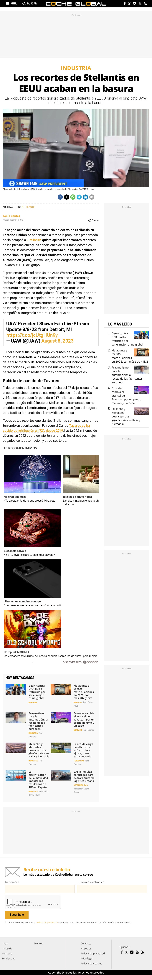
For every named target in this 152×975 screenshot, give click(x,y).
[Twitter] (129, 4)
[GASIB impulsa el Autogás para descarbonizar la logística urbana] (61, 775)
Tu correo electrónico (90, 882)
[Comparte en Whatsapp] (72, 197)
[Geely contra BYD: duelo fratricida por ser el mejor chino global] (16, 689)
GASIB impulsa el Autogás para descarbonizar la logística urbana (84, 776)
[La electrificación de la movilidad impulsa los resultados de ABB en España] (16, 775)
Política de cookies (91, 963)
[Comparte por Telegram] (79, 197)
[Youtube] (140, 4)
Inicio (5, 943)
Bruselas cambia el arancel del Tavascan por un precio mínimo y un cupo (84, 719)
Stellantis (28, 207)
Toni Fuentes (11, 216)
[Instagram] (134, 4)
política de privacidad (47, 922)
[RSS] (145, 4)
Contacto (86, 943)
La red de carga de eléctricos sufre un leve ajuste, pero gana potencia (83, 750)
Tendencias (79, 761)
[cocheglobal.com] (76, 4)
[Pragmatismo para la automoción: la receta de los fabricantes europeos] (16, 717)
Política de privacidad (93, 953)
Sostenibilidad (81, 785)
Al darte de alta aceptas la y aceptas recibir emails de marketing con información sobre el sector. (70, 922)
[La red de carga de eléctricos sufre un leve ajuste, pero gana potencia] (61, 748)
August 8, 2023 (57, 341)
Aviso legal (86, 958)
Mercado (33, 702)
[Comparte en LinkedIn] (85, 197)
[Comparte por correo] (91, 197)
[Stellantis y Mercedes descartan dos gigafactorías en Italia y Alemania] (16, 748)
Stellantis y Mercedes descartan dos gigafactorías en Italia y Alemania (39, 750)
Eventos (38, 943)
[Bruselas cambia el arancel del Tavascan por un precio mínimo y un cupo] (61, 717)
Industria (33, 733)
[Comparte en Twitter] (66, 197)
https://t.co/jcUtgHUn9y (32, 335)
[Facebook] (123, 4)
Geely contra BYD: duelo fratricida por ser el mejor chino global (37, 692)
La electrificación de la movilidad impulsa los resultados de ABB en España (38, 779)
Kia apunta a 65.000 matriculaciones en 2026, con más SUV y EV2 (84, 692)
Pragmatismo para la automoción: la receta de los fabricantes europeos (38, 721)
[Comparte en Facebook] (60, 197)
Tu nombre (12, 882)
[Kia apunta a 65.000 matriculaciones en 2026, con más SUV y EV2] (61, 689)
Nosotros (86, 948)
